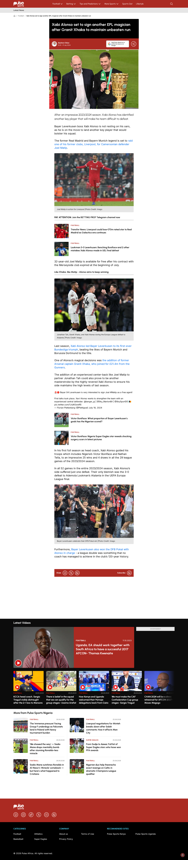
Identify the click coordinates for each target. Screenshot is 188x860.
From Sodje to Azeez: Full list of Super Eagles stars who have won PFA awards (103, 747)
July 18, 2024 (95, 407)
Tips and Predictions (89, 4)
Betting (69, 4)
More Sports (110, 4)
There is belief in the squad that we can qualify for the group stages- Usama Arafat (61, 699)
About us (63, 834)
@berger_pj (89, 401)
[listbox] (94, 688)
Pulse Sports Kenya (116, 834)
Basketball (18, 839)
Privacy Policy (66, 839)
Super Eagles (92, 740)
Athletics (38, 834)
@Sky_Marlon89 (105, 401)
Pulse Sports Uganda (145, 834)
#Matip (113, 392)
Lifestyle (139, 4)
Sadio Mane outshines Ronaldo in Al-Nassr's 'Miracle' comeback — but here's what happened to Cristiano (47, 769)
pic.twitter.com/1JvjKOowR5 (67, 404)
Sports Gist (127, 4)
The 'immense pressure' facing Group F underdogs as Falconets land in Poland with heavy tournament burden (46, 728)
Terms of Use (87, 834)
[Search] (172, 4)
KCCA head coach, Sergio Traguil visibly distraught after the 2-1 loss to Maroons (28, 699)
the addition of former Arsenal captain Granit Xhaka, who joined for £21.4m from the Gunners (92, 364)
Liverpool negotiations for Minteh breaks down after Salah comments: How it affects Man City (103, 728)
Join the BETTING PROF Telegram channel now (96, 217)
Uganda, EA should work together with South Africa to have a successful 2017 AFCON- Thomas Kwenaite (102, 649)
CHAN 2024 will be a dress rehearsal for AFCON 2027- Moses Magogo (158, 699)
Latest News (18, 10)
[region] (94, 688)
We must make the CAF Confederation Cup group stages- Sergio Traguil (125, 699)
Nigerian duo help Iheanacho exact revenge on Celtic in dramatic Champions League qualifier (101, 769)
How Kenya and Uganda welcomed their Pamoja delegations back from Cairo (93, 699)
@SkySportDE (121, 401)
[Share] (133, 43)
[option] (28, 689)
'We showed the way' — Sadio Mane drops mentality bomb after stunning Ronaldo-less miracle (45, 749)
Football (56, 4)
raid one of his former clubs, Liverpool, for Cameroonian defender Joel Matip (93, 144)
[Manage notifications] (183, 855)
